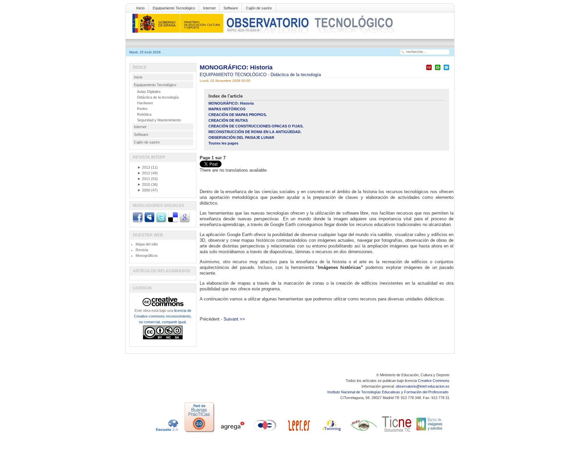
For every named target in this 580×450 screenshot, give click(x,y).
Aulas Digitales (149, 92)
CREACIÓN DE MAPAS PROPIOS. (237, 115)
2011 (143, 179)
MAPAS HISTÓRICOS (226, 109)
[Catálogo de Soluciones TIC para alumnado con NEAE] (396, 432)
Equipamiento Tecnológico (174, 8)
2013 (143, 167)
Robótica (144, 114)
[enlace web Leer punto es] (298, 432)
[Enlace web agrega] (232, 432)
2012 (143, 173)
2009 (143, 190)
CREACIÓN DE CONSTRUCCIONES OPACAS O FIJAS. (255, 126)
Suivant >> (234, 319)
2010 (143, 184)
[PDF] (429, 70)
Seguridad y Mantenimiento (159, 120)
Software (231, 8)
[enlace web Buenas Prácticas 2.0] (199, 432)
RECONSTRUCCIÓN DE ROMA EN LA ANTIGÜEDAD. (254, 132)
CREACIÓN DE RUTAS (228, 120)
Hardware (145, 103)
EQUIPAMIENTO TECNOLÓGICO (234, 74)
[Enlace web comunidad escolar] (265, 432)
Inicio (140, 8)
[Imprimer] (437, 70)
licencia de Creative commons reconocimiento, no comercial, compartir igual (163, 316)
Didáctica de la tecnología (296, 74)
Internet (209, 8)
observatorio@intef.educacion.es (422, 386)
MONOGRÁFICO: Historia (236, 67)
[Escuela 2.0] (166, 432)
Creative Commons (433, 381)
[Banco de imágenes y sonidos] (429, 432)
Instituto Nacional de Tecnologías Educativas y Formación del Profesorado (388, 392)
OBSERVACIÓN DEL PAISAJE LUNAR (241, 137)
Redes (142, 109)
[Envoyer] (446, 70)
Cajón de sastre (259, 8)
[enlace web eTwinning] (331, 432)
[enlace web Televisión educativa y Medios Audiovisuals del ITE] (363, 432)
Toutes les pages (223, 143)
